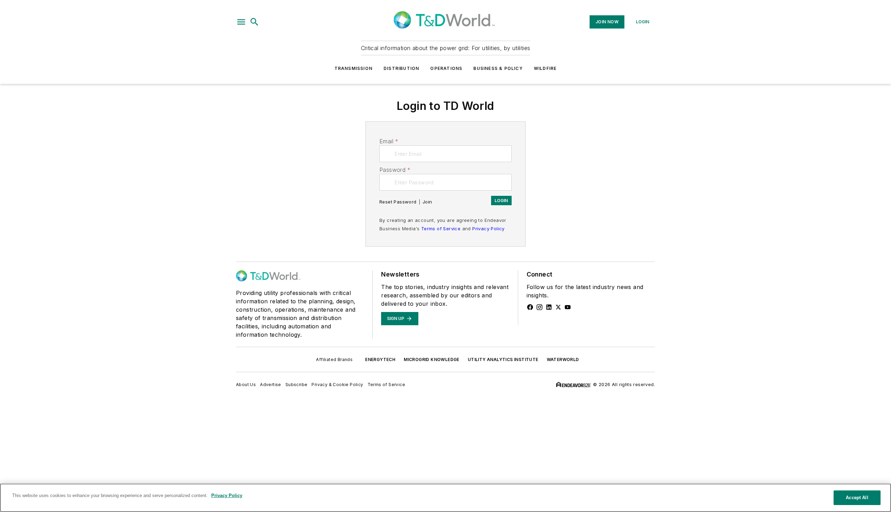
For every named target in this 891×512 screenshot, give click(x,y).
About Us (246, 384)
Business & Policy (497, 68)
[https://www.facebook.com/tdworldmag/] (530, 307)
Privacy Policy (488, 228)
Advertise (270, 384)
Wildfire (545, 68)
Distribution (401, 68)
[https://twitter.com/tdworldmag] (558, 307)
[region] (445, 497)
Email (388, 141)
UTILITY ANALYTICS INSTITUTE (503, 359)
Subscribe (296, 384)
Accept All (857, 497)
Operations (446, 68)
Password (395, 169)
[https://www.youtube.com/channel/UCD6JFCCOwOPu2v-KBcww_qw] (567, 307)
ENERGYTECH (380, 359)
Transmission (353, 68)
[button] (241, 22)
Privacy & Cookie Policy (337, 384)
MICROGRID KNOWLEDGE (431, 359)
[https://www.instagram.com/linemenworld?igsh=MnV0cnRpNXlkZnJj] (539, 307)
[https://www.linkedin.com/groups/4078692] (548, 307)
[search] (254, 22)
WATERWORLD (563, 359)
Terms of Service (440, 228)
